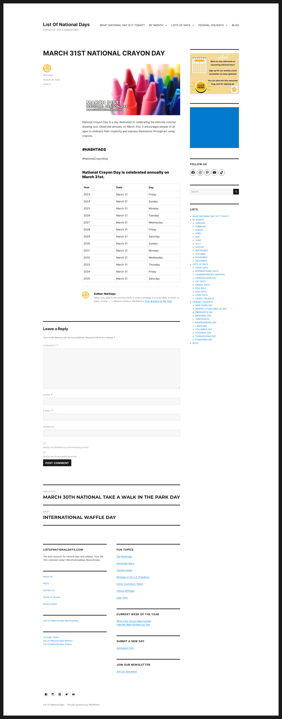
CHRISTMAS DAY (203, 339)
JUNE (198, 240)
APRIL (198, 233)
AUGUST (199, 247)
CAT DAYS (200, 281)
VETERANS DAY (203, 332)
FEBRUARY (200, 226)
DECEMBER (201, 260)
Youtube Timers (51, 637)
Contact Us (49, 590)
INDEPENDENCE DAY (206, 322)
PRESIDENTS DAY (204, 312)
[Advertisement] (214, 128)
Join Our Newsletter (127, 671)
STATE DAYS (201, 267)
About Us (48, 576)
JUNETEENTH (202, 319)
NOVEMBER (201, 257)
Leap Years (122, 597)
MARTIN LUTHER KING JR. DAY (211, 308)
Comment (50, 345)
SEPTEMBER (201, 250)
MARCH (47, 84)
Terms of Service (51, 597)
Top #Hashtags (124, 556)
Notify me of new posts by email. (60, 456)
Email (48, 410)
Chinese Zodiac (124, 570)
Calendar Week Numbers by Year (133, 624)
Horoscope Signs (125, 563)
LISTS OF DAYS (180, 25)
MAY (197, 236)
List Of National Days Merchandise (60, 620)
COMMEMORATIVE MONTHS (210, 274)
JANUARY (200, 223)
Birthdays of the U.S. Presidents (133, 577)
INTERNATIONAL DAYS (206, 271)
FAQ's (46, 583)
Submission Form (125, 648)
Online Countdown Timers (130, 584)
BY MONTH (156, 25)
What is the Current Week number (134, 621)
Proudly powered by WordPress (83, 704)
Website (48, 426)
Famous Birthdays (126, 590)
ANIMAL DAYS (202, 284)
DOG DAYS (200, 288)
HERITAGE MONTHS (205, 278)
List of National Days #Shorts (58, 640)
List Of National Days (66, 24)
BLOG (235, 25)
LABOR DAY (201, 326)
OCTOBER (200, 254)
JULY (198, 243)
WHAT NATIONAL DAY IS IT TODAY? (122, 25)
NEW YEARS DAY (204, 305)
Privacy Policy (50, 604)
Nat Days (48, 75)
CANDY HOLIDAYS (204, 298)
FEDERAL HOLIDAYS (211, 25)
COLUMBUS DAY (203, 329)
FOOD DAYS (201, 295)
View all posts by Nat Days (158, 301)
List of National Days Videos (57, 644)
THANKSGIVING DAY (205, 336)
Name (48, 394)
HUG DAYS (200, 291)
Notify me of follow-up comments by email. (66, 447)
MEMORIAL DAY (203, 315)
